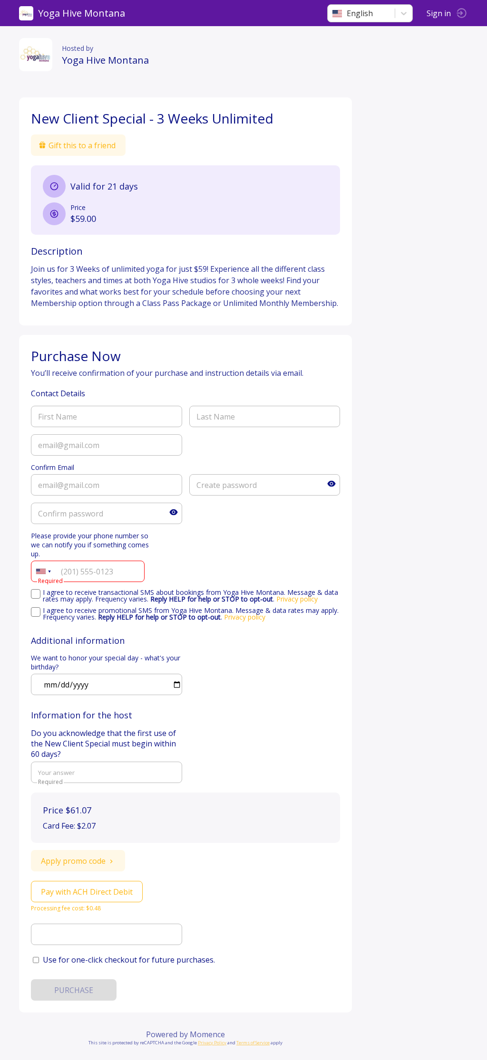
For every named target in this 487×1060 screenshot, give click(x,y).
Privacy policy (297, 598)
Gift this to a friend (82, 145)
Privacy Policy (212, 1043)
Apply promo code (73, 861)
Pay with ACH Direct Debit (87, 892)
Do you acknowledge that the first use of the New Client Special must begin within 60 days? (103, 743)
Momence (207, 1034)
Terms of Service (253, 1043)
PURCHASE (73, 990)
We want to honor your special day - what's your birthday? (105, 662)
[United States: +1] (43, 571)
